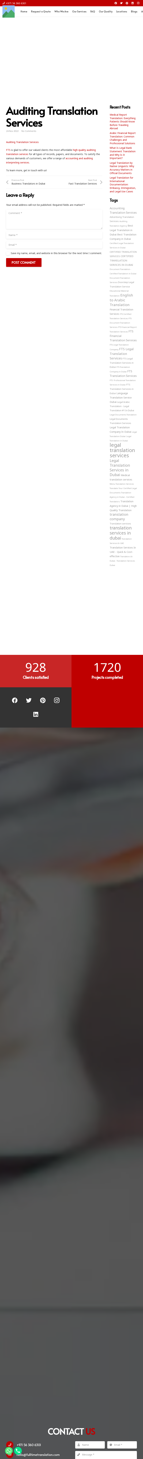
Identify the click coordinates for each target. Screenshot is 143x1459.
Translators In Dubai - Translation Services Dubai (122, 560)
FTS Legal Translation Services (122, 353)
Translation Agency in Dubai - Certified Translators (122, 497)
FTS (8, 150)
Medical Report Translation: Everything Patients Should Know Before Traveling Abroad (123, 121)
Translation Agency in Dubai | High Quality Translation (123, 505)
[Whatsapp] (9, 1451)
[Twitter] (121, 3)
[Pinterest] (127, 3)
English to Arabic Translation (121, 300)
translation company (119, 516)
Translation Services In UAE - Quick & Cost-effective (123, 552)
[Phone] (18, 1451)
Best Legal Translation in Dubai (121, 230)
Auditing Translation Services (22, 142)
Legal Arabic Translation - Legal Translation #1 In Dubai (122, 406)
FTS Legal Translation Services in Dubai (122, 362)
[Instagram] (138, 3)
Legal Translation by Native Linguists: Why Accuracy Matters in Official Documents (122, 168)
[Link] (8, 11)
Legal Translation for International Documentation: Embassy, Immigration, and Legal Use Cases (123, 184)
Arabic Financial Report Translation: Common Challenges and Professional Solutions (123, 138)
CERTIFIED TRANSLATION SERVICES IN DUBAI (121, 260)
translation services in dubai (121, 533)
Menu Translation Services (122, 484)
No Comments (28, 131)
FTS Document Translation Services (120, 322)
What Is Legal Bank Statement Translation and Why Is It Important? (123, 153)
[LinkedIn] (132, 3)
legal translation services (122, 450)
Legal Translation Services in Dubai (120, 467)
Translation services (120, 523)
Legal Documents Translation (123, 414)
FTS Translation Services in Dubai (122, 389)
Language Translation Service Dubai (121, 397)
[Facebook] (115, 3)
